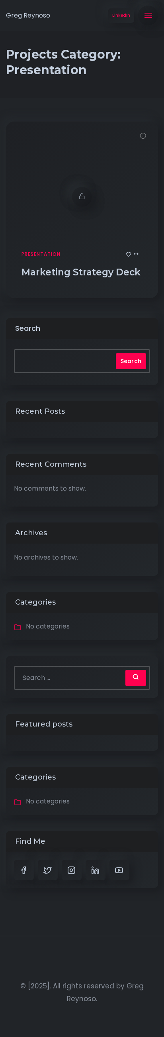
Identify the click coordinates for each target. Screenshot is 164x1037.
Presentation (41, 254)
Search (27, 328)
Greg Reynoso (28, 15)
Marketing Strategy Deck (82, 272)
